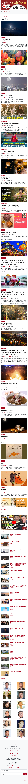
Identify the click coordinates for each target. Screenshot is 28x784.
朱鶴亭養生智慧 (4, 121)
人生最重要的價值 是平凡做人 (16, 570)
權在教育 (2, 93)
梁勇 (11, 666)
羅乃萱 (4, 71)
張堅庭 (4, 439)
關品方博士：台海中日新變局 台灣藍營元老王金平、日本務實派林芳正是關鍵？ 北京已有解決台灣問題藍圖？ (18, 564)
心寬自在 (2, 66)
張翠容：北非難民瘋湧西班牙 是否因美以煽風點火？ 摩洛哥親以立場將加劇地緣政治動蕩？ (18, 636)
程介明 (4, 386)
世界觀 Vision (3, 258)
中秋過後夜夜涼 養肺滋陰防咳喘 (10, 123)
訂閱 (25, 774)
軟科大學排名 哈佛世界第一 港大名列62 (18, 577)
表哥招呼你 (3, 434)
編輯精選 (5, 234)
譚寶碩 (4, 465)
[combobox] (14, 513)
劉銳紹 (4, 42)
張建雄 (11, 593)
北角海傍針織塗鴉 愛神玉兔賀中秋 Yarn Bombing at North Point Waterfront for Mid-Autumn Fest (14, 294)
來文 (11, 602)
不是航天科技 (12, 613)
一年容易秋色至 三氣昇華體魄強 (10, 206)
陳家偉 (4, 180)
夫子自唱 (2, 37)
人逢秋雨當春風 (5, 40)
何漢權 (4, 98)
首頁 (1, 16)
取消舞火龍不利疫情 (7, 324)
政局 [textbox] (2, 512)
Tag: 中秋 (5, 16)
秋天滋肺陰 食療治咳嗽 (7, 151)
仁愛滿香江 (3, 175)
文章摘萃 (2, 230)
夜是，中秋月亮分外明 (7, 95)
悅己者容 (2, 407)
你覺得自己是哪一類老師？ (15, 534)
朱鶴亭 (4, 125)
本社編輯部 (12, 551)
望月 (2, 463)
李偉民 (11, 652)
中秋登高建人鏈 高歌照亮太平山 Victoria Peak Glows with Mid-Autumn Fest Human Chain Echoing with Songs (13, 352)
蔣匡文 (4, 326)
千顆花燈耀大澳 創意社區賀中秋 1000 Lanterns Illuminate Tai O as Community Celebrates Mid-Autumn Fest (12, 262)
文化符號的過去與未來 (14, 541)
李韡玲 (4, 412)
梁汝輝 (11, 645)
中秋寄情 (3, 490)
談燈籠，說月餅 (5, 178)
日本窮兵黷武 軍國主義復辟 (15, 671)
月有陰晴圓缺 (5, 437)
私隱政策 (25, 780)
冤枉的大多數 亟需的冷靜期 (9, 383)
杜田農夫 (2, 321)
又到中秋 (3, 69)
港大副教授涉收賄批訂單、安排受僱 (17, 628)
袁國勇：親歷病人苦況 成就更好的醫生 (18, 556)
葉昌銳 (11, 535)
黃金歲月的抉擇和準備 (14, 592)
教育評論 (2, 381)
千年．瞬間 (3, 487)
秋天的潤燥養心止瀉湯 (7, 410)
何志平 (11, 543)
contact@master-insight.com (15, 765)
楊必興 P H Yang (7, 266)
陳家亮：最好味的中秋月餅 (8, 232)
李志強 (11, 615)
